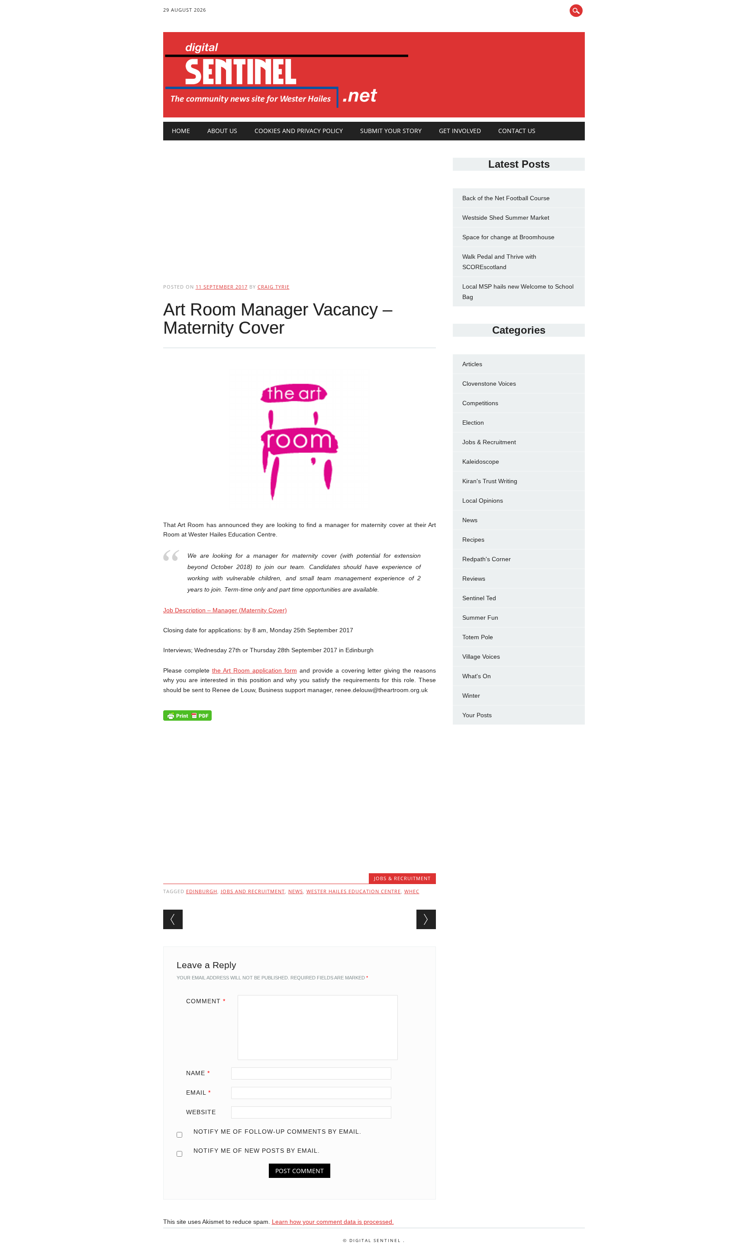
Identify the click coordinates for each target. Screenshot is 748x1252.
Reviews (473, 578)
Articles (472, 364)
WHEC (411, 891)
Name (198, 1073)
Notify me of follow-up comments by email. (277, 1131)
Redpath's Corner (486, 559)
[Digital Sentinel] (286, 108)
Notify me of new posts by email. (256, 1150)
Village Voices (481, 656)
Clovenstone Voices (489, 383)
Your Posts (477, 715)
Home (181, 131)
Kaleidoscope (480, 461)
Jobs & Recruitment (402, 878)
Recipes (473, 539)
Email (198, 1092)
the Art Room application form (254, 670)
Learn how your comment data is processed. (333, 1221)
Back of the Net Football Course (506, 198)
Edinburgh (201, 891)
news (295, 891)
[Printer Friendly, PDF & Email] (187, 717)
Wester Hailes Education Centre (353, 891)
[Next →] (426, 919)
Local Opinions (482, 500)
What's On (476, 676)
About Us (222, 131)
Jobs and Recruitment (253, 891)
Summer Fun (480, 617)
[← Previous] (173, 919)
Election (473, 422)
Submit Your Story (391, 131)
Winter (471, 695)
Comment (206, 1001)
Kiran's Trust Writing (489, 481)
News (469, 520)
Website (201, 1112)
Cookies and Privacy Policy (299, 131)
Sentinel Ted (479, 598)
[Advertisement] (299, 204)
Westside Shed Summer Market (505, 217)
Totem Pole (477, 637)
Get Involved (460, 131)
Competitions (480, 403)
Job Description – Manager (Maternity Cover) (225, 610)
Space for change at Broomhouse (508, 237)
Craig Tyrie (274, 286)
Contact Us (516, 131)
